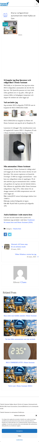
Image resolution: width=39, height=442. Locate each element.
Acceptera (19, 431)
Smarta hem (17, 229)
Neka (19, 436)
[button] (36, 415)
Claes (5, 24)
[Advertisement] (19, 56)
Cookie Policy (19, 439)
